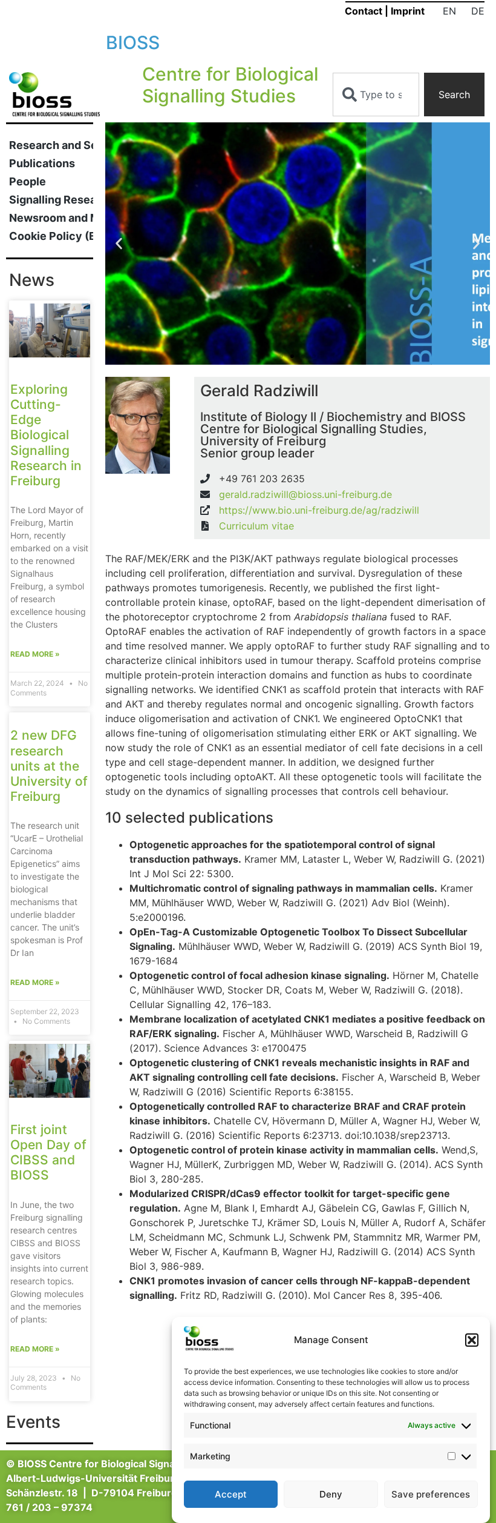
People (27, 181)
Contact (363, 11)
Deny (330, 1494)
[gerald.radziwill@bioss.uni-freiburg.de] (205, 494)
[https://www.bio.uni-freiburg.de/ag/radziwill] (205, 510)
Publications (42, 163)
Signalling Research (51, 199)
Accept (231, 1494)
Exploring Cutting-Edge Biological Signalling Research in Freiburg (46, 435)
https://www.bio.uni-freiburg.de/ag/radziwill (319, 510)
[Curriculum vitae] (205, 526)
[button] (472, 1340)
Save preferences (430, 1494)
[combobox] (376, 94)
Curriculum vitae (256, 526)
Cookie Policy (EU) (51, 236)
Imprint (408, 11)
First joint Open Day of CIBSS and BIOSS (48, 1152)
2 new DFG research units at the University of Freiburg (49, 766)
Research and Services (51, 145)
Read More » (35, 654)
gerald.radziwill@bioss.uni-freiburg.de (305, 494)
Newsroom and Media (51, 217)
